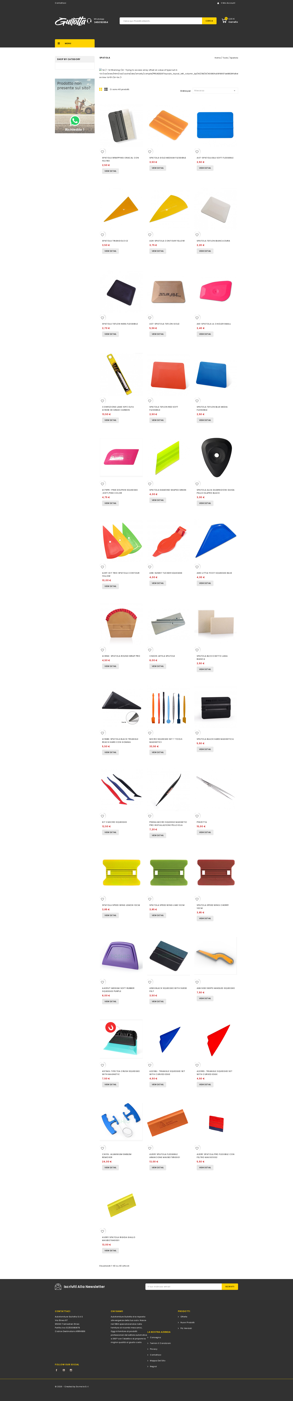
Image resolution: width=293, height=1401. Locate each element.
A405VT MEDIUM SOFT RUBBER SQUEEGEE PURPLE (118, 990)
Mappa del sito (157, 1360)
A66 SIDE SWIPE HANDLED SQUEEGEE (216, 988)
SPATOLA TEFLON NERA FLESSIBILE (120, 323)
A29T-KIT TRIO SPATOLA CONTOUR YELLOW (120, 574)
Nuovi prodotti (188, 1322)
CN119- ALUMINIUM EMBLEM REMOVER (117, 1156)
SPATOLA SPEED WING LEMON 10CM (121, 905)
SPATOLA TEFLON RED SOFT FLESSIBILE (163, 408)
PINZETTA (202, 822)
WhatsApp (99, 19)
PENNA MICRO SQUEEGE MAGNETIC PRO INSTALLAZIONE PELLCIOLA (168, 824)
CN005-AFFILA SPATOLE (162, 656)
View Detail (110, 171)
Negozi (153, 1366)
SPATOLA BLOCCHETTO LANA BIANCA (212, 658)
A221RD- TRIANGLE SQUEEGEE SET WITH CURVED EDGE (214, 1073)
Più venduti (186, 1328)
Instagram (70, 1370)
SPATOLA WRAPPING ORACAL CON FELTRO (120, 159)
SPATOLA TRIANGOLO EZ (115, 240)
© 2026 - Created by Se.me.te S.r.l (72, 1386)
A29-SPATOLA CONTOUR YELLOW (167, 240)
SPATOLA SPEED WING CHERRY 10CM (213, 907)
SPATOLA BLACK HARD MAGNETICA (215, 739)
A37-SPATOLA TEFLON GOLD (164, 323)
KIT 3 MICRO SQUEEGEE (114, 822)
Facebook (56, 1370)
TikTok (78, 1370)
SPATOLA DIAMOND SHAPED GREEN (167, 489)
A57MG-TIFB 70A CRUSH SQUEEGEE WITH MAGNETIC (121, 1073)
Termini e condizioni (160, 1343)
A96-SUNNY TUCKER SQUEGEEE (165, 573)
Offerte (184, 1316)
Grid (100, 89)
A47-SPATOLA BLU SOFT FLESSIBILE (215, 157)
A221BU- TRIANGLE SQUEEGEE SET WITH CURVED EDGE (167, 1073)
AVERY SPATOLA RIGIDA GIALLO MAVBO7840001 (118, 1239)
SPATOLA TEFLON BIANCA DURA (213, 240)
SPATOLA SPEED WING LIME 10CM (167, 905)
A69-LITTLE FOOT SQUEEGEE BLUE (214, 573)
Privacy (153, 1349)
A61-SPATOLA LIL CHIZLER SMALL (214, 323)
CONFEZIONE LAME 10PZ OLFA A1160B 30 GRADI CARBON (118, 408)
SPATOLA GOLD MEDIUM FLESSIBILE (167, 157)
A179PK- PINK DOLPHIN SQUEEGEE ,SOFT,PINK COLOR (120, 491)
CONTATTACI (62, 1311)
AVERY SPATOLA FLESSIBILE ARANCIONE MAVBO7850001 (164, 1156)
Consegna (155, 1337)
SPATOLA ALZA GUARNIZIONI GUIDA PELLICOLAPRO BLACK (216, 491)
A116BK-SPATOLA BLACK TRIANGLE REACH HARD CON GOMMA (120, 741)
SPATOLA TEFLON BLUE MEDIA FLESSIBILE (212, 408)
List (106, 89)
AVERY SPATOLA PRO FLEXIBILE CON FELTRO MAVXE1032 (215, 1156)
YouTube (63, 1370)
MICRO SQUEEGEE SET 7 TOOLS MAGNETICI (165, 741)
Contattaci (60, 3)
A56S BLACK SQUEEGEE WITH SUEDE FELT (168, 990)
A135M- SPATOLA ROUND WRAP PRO (121, 656)
